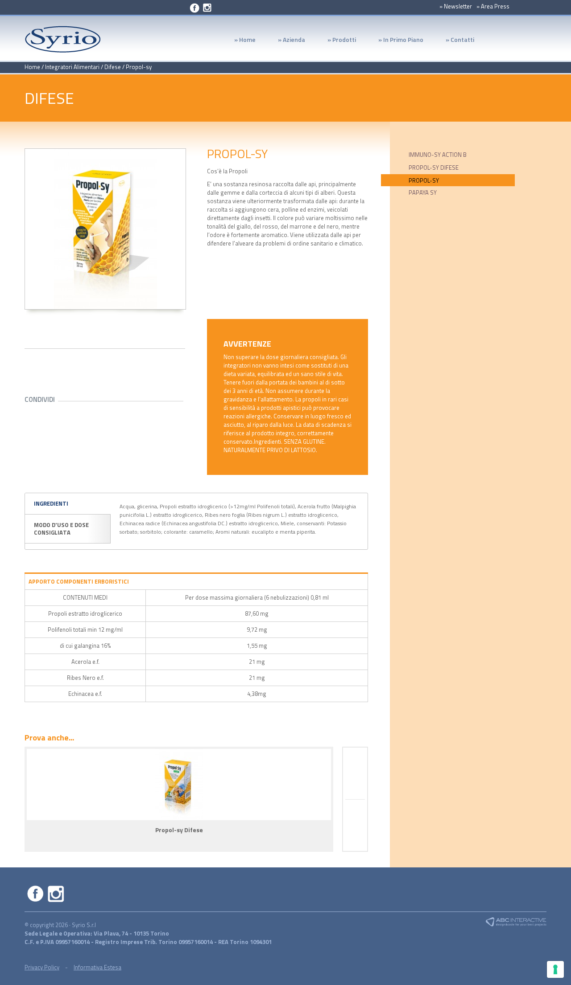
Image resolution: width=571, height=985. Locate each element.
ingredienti (51, 503)
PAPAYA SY (423, 192)
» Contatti (460, 40)
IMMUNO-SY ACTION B (438, 154)
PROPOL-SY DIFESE (434, 167)
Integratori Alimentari (72, 66)
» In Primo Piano (395, 42)
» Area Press (492, 6)
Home (32, 66)
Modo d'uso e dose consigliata (61, 528)
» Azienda (286, 42)
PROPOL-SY (424, 180)
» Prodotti (336, 42)
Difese (113, 66)
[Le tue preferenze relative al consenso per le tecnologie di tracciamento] (555, 969)
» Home (245, 40)
